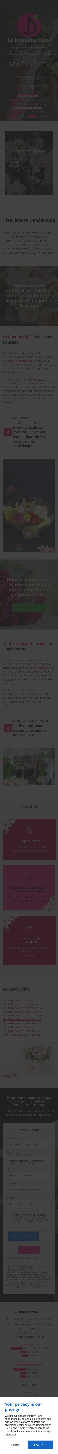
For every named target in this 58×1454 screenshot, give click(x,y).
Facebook (10, 1434)
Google (47, 1431)
